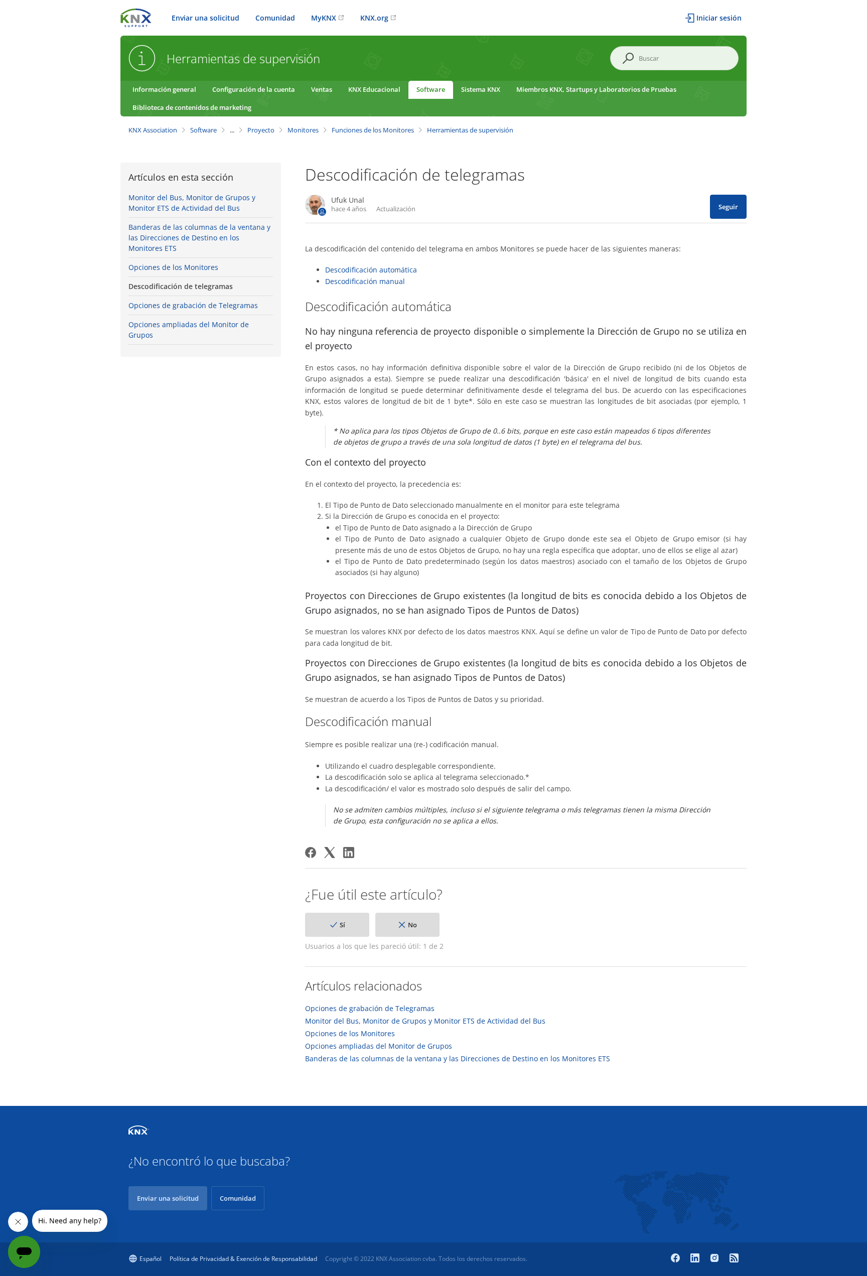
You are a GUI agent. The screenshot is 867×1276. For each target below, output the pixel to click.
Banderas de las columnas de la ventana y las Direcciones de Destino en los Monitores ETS (199, 237)
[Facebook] (310, 852)
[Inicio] (136, 17)
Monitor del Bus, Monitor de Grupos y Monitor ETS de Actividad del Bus (191, 203)
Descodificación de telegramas (180, 286)
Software (430, 89)
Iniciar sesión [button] (719, 18)
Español (150, 1258)
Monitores (303, 129)
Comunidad (275, 18)
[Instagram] (715, 1259)
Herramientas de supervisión (470, 129)
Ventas (321, 89)
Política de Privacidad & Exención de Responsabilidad (243, 1258)
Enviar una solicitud (205, 18)
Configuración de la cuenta (253, 89)
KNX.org (374, 18)
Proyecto (260, 129)
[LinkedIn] (348, 852)
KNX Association (152, 129)
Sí (342, 924)
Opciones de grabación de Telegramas (193, 305)
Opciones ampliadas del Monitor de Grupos (188, 330)
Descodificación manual (365, 281)
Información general (164, 89)
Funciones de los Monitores (373, 129)
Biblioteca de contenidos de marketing (191, 107)
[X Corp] (329, 852)
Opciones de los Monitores (173, 267)
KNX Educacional (374, 89)
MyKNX (323, 18)
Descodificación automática (371, 269)
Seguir (728, 206)
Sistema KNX (480, 89)
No (412, 924)
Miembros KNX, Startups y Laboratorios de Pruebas (596, 89)
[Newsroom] (734, 1259)
